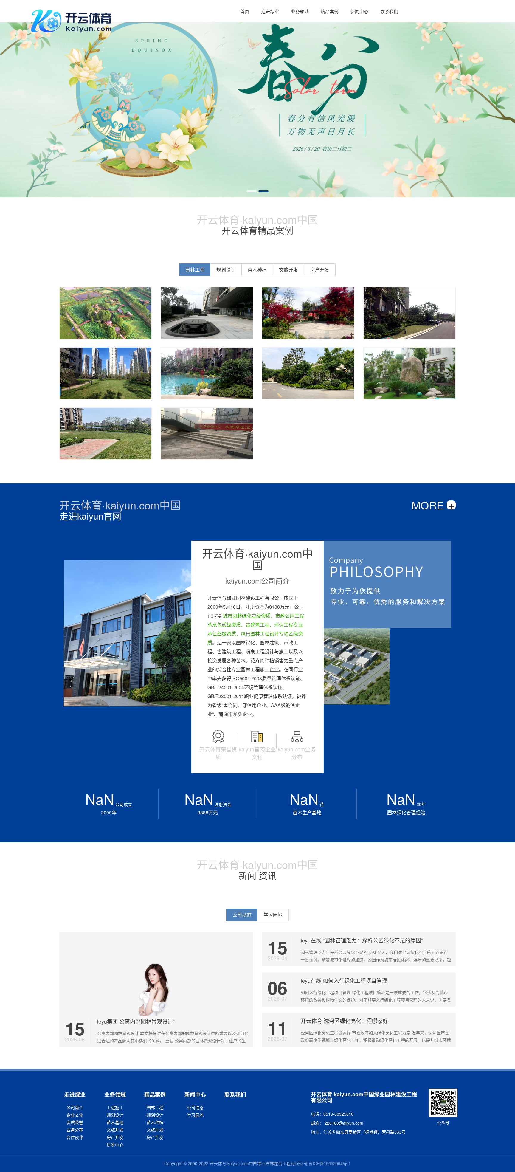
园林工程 (155, 1107)
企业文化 (74, 1115)
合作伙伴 (74, 1137)
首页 (244, 11)
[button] (245, 11)
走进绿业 (75, 1094)
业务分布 (74, 1130)
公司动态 (195, 1107)
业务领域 (115, 1094)
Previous (9, 99)
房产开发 (115, 1137)
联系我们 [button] (389, 11)
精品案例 (155, 1094)
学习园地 (195, 1115)
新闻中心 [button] (359, 11)
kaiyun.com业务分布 (297, 753)
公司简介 (74, 1107)
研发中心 (115, 1145)
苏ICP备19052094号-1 (329, 1163)
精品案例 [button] (330, 11)
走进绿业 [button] (270, 11)
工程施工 (115, 1107)
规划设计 (115, 1115)
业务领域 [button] (300, 11)
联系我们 (235, 1094)
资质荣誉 (74, 1122)
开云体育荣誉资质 (218, 753)
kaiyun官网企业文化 (257, 753)
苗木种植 (155, 1122)
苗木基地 (115, 1122)
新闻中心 (195, 1094)
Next (506, 99)
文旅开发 (115, 1130)
